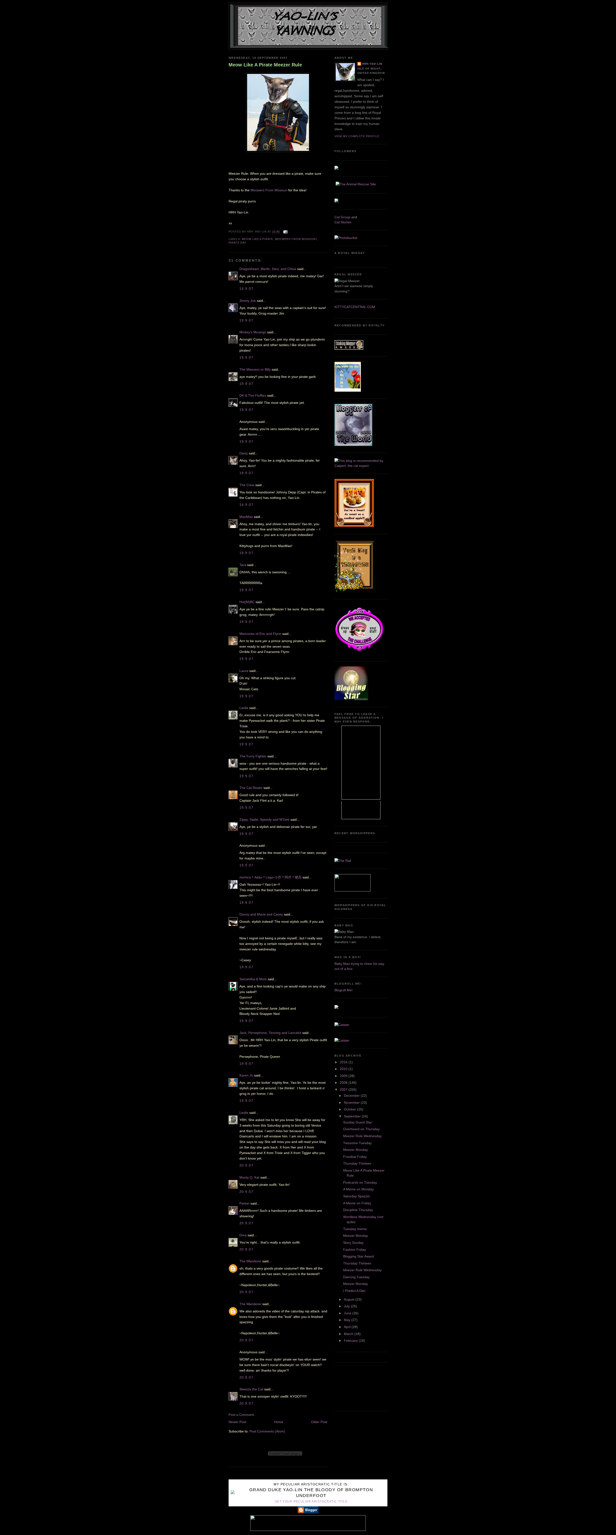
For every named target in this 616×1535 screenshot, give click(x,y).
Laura (243, 671)
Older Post (319, 1422)
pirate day (237, 242)
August (349, 1299)
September (353, 1116)
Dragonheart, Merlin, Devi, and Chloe (267, 269)
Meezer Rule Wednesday (362, 1136)
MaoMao (246, 517)
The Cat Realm (251, 788)
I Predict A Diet (354, 1291)
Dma (243, 1235)
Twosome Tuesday (357, 1143)
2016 (344, 1062)
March (349, 1334)
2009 (344, 1076)
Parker (244, 1203)
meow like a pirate (257, 239)
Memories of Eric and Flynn (260, 634)
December (352, 1095)
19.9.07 (246, 288)
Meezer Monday (355, 1150)
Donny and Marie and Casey (261, 914)
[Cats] (360, 466)
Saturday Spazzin (356, 1196)
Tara (242, 565)
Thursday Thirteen (357, 1163)
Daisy (243, 453)
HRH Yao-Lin (372, 63)
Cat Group (342, 217)
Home (278, 1422)
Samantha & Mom (253, 979)
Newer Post (237, 1422)
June (348, 1313)
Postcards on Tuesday (360, 1182)
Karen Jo (246, 1075)
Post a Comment (241, 1415)
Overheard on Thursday (361, 1129)
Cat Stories (342, 222)
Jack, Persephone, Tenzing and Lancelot (270, 1033)
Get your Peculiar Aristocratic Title (311, 1501)
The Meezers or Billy (255, 369)
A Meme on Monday (358, 1189)
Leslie (243, 708)
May (347, 1320)
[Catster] (341, 1025)
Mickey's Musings (252, 332)
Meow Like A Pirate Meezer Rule (265, 64)
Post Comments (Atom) (267, 1431)
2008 (344, 1082)
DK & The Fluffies (252, 395)
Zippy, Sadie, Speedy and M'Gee (264, 819)
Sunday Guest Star (357, 1122)
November (352, 1102)
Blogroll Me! (343, 990)
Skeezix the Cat (251, 1389)
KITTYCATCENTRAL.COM (354, 307)
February (351, 1340)
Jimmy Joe (247, 301)
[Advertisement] (356, 1386)
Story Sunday (353, 1243)
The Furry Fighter (252, 756)
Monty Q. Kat (249, 1177)
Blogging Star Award (358, 1256)
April (348, 1327)
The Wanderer (250, 1261)
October (350, 1109)
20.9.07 (246, 1165)
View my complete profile (356, 136)
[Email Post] (285, 231)
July (347, 1306)
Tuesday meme (355, 1229)
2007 (344, 1089)
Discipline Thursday (358, 1210)
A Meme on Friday (357, 1203)
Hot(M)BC (247, 602)
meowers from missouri (296, 239)
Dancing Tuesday (356, 1277)
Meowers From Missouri (269, 190)
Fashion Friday (354, 1249)
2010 (344, 1069)
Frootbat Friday (355, 1157)
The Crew (246, 485)
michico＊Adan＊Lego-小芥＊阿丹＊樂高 (270, 877)
